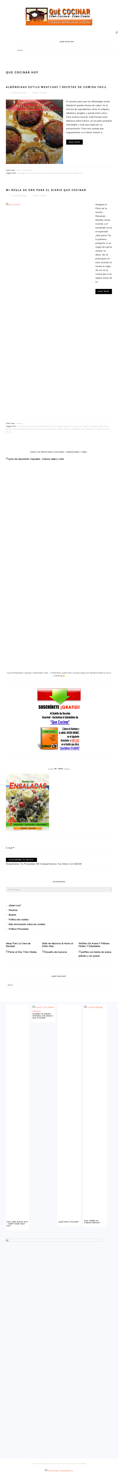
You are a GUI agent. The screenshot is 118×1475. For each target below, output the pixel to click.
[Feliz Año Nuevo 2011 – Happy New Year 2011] (17, 1219)
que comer (46, 429)
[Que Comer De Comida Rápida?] (95, 1007)
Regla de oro (91, 429)
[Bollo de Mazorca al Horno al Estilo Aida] (54, 952)
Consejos (19, 423)
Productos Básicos (20, 429)
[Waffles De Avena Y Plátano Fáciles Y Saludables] (95, 955)
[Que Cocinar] (59, 26)
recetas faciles (66, 173)
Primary (9, 429)
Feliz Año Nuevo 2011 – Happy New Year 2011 (17, 1224)
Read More (74, 142)
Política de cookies (19, 919)
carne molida (31, 173)
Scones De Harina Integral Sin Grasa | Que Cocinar (43, 1016)
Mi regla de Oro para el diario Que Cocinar (46, 190)
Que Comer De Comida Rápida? (92, 1222)
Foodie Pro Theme (77, 1463)
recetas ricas (78, 173)
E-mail (10, 847)
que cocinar (42, 173)
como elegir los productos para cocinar (94, 426)
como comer (73, 426)
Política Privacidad (18, 929)
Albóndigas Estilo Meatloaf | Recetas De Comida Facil (56, 87)
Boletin (12, 914)
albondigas (21, 173)
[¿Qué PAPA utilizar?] (69, 1219)
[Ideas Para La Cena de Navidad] (21, 952)
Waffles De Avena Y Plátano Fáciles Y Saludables (94, 945)
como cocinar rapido (60, 426)
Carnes (18, 170)
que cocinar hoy (53, 173)
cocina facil (21, 426)
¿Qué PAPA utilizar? (68, 1222)
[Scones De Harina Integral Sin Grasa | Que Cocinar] (43, 1011)
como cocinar (32, 426)
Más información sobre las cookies (27, 924)
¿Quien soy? (15, 905)
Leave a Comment (40, 93)
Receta (53, 429)
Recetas (13, 910)
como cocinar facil (45, 426)
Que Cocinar (27, 170)
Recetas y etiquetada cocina (74, 429)
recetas (60, 429)
